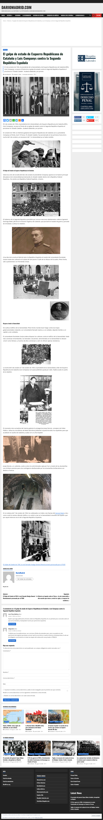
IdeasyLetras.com (41, 780)
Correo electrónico (9, 678)
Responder (12, 624)
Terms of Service (75, 778)
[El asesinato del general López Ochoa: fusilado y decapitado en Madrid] (14, 748)
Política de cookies (39, 817)
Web (4, 684)
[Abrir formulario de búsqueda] (90, 15)
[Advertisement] (51, 33)
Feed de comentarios (8, 781)
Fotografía (31, 754)
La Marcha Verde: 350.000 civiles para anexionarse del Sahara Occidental (35, 727)
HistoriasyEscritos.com (42, 792)
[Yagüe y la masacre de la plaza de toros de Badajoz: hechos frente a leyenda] (63, 748)
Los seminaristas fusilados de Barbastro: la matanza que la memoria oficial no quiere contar (88, 760)
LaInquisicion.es (79, 15)
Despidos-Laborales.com (43, 798)
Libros (61, 721)
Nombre (6, 672)
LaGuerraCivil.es (41, 789)
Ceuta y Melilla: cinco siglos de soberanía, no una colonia (11, 726)
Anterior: (19, 596)
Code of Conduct (75, 784)
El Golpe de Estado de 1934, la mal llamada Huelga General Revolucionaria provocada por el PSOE (34, 564)
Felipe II (51, 721)
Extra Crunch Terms (75, 781)
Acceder (5, 775)
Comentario (7, 651)
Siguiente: (52, 597)
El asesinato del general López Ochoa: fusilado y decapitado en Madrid (13, 759)
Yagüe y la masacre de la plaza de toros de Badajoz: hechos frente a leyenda (63, 759)
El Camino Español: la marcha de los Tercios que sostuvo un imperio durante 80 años (58, 727)
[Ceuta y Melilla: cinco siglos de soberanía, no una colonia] (13, 717)
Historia (9, 15)
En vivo (98, 15)
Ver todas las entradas (24, 579)
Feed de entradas (7, 778)
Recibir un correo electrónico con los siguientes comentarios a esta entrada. (24, 692)
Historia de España (38, 15)
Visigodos (17, 15)
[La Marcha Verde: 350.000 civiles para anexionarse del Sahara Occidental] (36, 717)
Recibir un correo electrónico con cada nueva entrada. (19, 695)
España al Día (40, 795)
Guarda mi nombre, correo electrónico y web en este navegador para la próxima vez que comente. (33, 690)
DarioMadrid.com (17, 7)
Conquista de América (53, 15)
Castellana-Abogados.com (43, 801)
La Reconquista (27, 15)
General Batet (59, 513)
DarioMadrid (7, 74)
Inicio (3, 15)
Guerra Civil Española (67, 15)
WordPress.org (6, 784)
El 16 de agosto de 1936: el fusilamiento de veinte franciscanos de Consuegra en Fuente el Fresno (39, 760)
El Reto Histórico (41, 783)
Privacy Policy (74, 775)
